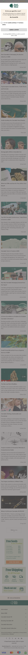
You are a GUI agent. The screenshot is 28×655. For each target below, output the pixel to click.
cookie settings (12, 22)
